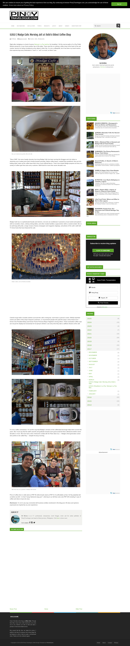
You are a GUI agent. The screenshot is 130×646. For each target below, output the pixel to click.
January (92, 394)
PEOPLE (39, 26)
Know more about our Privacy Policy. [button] (21, 5)
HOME (12, 26)
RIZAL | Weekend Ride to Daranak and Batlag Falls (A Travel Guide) (107, 142)
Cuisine (32, 39)
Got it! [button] (119, 4)
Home (46, 609)
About (104, 642)
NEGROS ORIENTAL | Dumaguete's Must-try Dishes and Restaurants (106, 124)
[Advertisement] (85, 15)
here (58, 518)
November (93, 355)
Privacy (116, 642)
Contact (110, 642)
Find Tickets (104, 303)
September (93, 361)
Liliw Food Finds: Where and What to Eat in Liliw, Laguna (107, 200)
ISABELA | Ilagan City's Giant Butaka (107, 170)
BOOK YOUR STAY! (76, 26)
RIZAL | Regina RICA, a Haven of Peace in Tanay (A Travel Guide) (105, 190)
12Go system (104, 307)
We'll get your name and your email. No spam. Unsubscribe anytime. (103, 254)
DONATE (67, 26)
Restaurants (41, 39)
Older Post (79, 609)
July (90, 367)
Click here (102, 67)
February (93, 391)
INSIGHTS (47, 26)
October (92, 358)
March (91, 379)
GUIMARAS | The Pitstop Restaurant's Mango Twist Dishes (107, 152)
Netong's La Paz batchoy (41, 44)
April (91, 376)
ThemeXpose (49, 642)
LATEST (54, 26)
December (93, 352)
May (90, 373)
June (91, 370)
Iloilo (36, 39)
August (92, 364)
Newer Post (13, 609)
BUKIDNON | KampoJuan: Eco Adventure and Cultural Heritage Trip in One (107, 210)
